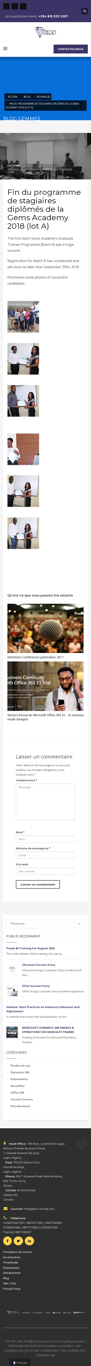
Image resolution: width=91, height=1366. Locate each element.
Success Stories (22, 1099)
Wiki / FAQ (9, 1283)
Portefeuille (10, 1262)
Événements (19, 1079)
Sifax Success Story (36, 986)
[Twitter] (15, 6)
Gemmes (13, 165)
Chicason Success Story (38, 965)
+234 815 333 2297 (53, 16)
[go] (79, 923)
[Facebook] (6, 6)
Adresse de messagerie (33, 848)
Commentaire (26, 780)
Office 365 (17, 1092)
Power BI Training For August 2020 (30, 948)
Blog (27, 96)
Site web (22, 864)
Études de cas (20, 1065)
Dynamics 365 (20, 1072)
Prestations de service (17, 1252)
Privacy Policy (12, 1289)
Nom (20, 832)
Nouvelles (43, 96)
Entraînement (20, 1106)
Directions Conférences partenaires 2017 (35, 657)
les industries (12, 1257)
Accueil (13, 96)
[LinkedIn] (23, 6)
